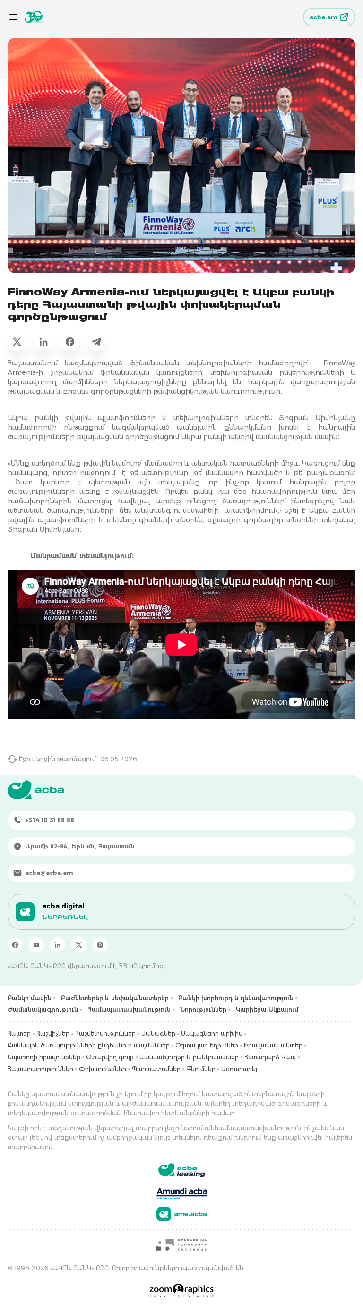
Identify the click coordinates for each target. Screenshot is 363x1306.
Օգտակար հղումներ (206, 1045)
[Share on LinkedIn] (43, 341)
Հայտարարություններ (40, 1068)
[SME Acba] (181, 1214)
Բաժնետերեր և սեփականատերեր (115, 998)
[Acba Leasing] (181, 1170)
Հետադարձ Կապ (270, 1057)
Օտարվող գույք (110, 1057)
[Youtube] (36, 944)
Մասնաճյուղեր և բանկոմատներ (189, 1057)
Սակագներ (158, 1033)
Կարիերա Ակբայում (267, 1009)
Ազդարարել (239, 1068)
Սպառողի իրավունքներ (44, 1057)
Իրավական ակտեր (273, 1045)
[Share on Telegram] (96, 341)
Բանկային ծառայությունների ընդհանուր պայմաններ (89, 1045)
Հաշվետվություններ (105, 1033)
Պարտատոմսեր (156, 1068)
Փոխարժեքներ (102, 1068)
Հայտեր (19, 1033)
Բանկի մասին (30, 998)
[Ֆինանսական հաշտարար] (181, 1244)
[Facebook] (15, 944)
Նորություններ (203, 1009)
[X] (78, 944)
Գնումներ (201, 1068)
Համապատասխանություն (129, 1009)
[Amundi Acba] (181, 1192)
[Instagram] (100, 944)
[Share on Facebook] (69, 341)
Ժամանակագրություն (43, 1009)
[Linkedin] (57, 944)
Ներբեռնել (65, 917)
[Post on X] (17, 341)
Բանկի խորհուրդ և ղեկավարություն (236, 998)
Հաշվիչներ (52, 1033)
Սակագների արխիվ (211, 1033)
